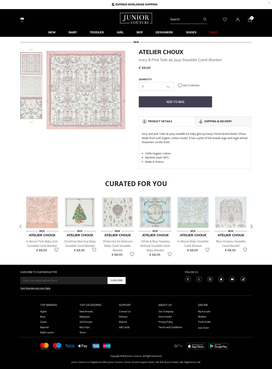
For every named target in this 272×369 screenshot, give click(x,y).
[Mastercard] (44, 345)
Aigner (43, 311)
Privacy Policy (166, 321)
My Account (204, 311)
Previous (20, 226)
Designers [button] (164, 32)
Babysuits (85, 316)
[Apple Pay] (83, 345)
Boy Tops (85, 327)
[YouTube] (232, 279)
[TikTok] (243, 279)
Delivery (123, 316)
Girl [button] (120, 32)
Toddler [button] (97, 32)
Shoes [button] (191, 32)
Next (251, 226)
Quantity (145, 79)
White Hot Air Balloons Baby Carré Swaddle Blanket (117, 246)
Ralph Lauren (47, 332)
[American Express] (96, 345)
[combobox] (188, 19)
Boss (42, 316)
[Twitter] (199, 279)
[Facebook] (188, 279)
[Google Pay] (178, 345)
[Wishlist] (56, 250)
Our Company (166, 311)
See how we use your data (35, 288)
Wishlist (202, 316)
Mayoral (44, 327)
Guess (43, 321)
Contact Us (124, 311)
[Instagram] (210, 279)
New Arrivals (86, 311)
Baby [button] (73, 32)
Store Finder (165, 316)
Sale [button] (213, 32)
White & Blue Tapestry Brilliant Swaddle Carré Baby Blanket (155, 246)
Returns (123, 321)
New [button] (52, 32)
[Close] (269, 2)
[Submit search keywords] (205, 19)
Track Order (204, 321)
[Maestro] (57, 345)
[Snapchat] (221, 279)
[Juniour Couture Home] (136, 18)
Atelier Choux (161, 52)
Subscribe (116, 280)
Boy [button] (140, 32)
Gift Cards (124, 327)
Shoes (83, 332)
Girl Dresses (86, 321)
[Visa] (70, 345)
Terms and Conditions (170, 327)
